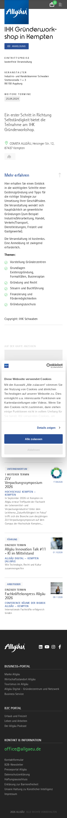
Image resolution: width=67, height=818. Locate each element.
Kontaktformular (13, 759)
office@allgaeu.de (22, 749)
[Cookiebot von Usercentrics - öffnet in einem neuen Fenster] (47, 365)
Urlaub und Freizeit (15, 716)
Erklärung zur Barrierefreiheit (21, 784)
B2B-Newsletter (13, 764)
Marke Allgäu (12, 674)
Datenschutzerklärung (17, 774)
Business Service (14, 694)
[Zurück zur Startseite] (33, 12)
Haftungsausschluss (15, 779)
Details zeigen (46, 427)
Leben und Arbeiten (15, 721)
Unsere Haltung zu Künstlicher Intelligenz (28, 789)
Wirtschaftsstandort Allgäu (20, 679)
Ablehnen (33, 449)
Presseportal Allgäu (15, 769)
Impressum (10, 794)
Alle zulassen (33, 438)
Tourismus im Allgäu (16, 684)
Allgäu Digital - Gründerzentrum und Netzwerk (31, 689)
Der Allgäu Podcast (15, 726)
